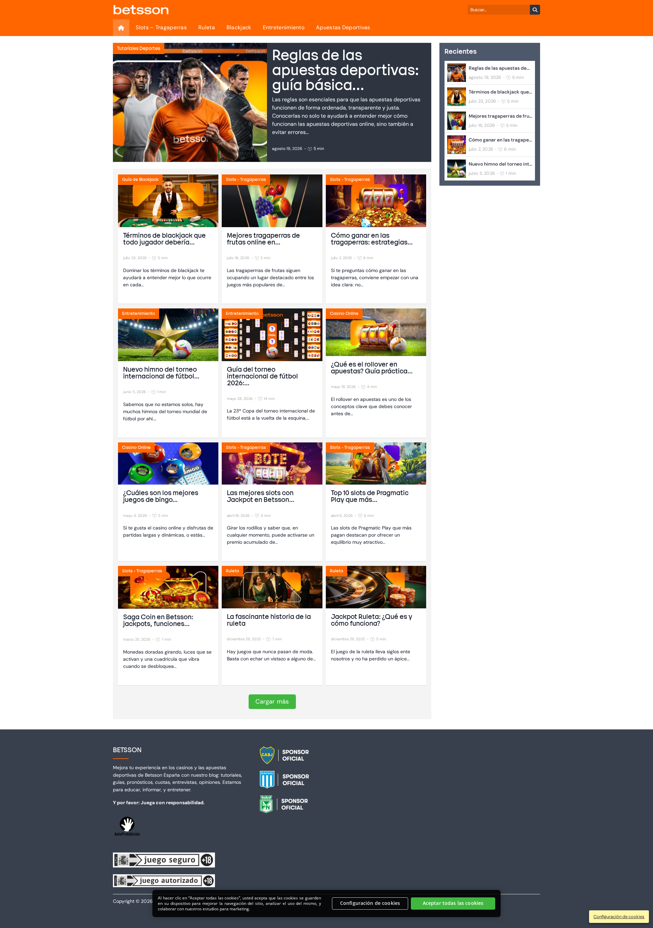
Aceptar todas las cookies (453, 903)
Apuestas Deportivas (343, 27)
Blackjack (239, 27)
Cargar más (272, 701)
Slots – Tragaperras (161, 27)
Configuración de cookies (370, 903)
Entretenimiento (284, 27)
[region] (326, 903)
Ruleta (206, 27)
